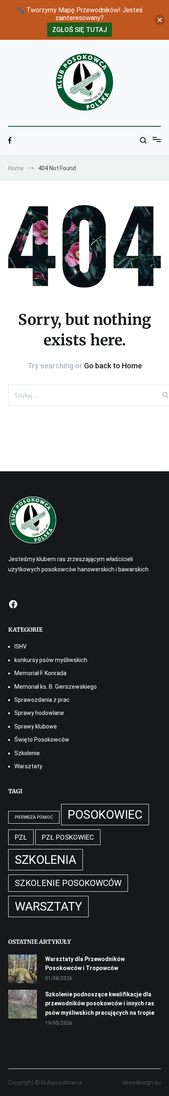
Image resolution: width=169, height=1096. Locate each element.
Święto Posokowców (41, 739)
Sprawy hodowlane (39, 713)
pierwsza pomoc (34, 817)
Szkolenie (27, 753)
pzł (21, 837)
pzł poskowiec (68, 837)
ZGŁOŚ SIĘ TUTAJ (79, 30)
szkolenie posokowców (68, 883)
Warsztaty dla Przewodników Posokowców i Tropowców (85, 963)
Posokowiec (105, 815)
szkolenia (45, 860)
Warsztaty (28, 766)
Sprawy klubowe (35, 726)
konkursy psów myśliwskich (50, 660)
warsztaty (48, 906)
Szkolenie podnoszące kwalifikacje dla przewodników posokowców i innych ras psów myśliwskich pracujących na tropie (99, 1003)
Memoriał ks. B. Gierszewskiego (55, 686)
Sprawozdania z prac (42, 699)
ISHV (20, 646)
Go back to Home (113, 365)
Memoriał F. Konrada (40, 673)
